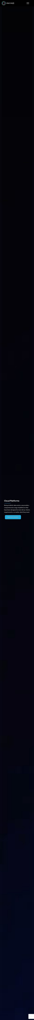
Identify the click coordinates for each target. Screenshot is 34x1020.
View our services (13, 517)
